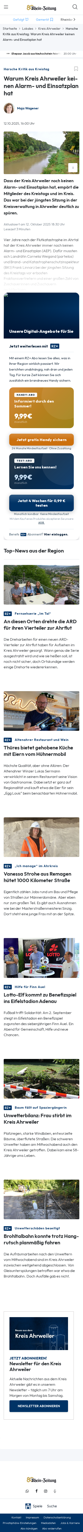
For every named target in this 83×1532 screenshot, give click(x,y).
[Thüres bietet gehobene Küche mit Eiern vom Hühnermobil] (41, 710)
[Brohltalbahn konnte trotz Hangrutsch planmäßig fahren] (41, 1199)
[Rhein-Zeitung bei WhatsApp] (27, 1491)
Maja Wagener (28, 108)
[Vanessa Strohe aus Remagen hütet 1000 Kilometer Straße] (41, 836)
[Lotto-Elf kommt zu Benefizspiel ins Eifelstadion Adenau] (41, 957)
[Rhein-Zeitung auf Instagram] (45, 1491)
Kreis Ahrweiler (49, 28)
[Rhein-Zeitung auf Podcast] (55, 1491)
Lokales (27, 28)
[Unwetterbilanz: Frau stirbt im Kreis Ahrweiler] (41, 1078)
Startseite (10, 28)
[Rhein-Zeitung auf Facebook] (36, 1491)
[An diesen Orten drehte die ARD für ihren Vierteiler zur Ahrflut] (41, 584)
